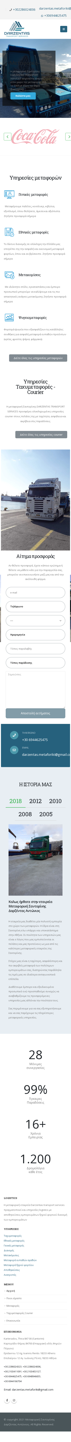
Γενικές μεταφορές (14, 1245)
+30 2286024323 (13, 1366)
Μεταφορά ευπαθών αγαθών (20, 1260)
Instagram (14, 1400)
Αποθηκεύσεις (12, 1270)
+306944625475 (55, 16)
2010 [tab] (55, 801)
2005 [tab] (46, 814)
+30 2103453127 (32, 1371)
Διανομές (9, 1250)
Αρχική (10, 1290)
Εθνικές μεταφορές (14, 1240)
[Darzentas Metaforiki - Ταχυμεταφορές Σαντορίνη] (17, 29)
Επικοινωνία (13, 1320)
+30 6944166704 (13, 1381)
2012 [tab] (35, 801)
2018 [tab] (15, 801)
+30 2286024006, (32, 1366)
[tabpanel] (35, 922)
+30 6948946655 (32, 1376)
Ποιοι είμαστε (14, 1298)
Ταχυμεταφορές (13, 1235)
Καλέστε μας (23, 95)
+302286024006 (24, 10)
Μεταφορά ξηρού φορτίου (19, 1265)
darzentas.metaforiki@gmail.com (32, 1389)
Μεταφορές (12, 1305)
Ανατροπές (10, 1274)
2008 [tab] (25, 814)
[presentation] (7, 136)
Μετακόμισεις (11, 1255)
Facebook (7, 1400)
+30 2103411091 (13, 1371)
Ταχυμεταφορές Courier (19, 1313)
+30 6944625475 (35, 739)
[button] (38, 358)
